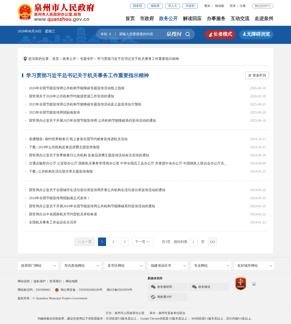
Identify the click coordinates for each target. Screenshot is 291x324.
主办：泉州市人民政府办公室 (125, 313)
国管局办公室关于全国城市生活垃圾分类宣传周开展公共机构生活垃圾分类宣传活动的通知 (97, 190)
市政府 (147, 18)
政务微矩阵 (161, 286)
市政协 (190, 5)
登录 (233, 5)
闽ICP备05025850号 (119, 289)
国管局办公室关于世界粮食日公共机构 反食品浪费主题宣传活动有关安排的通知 (89, 155)
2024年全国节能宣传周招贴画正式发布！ (59, 198)
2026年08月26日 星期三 (36, 31)
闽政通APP (161, 297)
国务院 (137, 5)
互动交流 (240, 18)
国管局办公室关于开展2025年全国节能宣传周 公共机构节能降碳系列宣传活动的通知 (92, 120)
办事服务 (216, 18)
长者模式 (220, 34)
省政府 (155, 5)
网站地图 (72, 281)
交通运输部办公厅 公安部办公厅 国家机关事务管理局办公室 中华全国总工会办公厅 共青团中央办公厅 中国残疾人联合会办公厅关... (128, 163)
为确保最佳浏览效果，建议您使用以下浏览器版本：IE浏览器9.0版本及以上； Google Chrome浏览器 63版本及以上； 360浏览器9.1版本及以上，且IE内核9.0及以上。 (145, 318)
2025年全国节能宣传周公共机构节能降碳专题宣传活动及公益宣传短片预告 (85, 104)
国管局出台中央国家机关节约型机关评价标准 (63, 214)
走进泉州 (264, 18)
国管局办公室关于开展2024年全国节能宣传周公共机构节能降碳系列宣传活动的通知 (92, 206)
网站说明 (24, 281)
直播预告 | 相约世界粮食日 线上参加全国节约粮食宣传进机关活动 (78, 139)
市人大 (172, 5)
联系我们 (56, 281)
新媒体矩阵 (155, 278)
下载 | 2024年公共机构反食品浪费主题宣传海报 (64, 147)
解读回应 (192, 18)
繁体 (207, 5)
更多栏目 (259, 75)
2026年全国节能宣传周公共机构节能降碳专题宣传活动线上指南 (76, 88)
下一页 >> (142, 241)
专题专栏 (87, 58)
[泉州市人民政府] (56, 12)
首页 (130, 18)
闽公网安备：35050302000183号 (81, 289)
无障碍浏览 (256, 34)
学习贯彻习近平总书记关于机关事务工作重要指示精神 (138, 58)
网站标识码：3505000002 (34, 289)
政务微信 (201, 286)
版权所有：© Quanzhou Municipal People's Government (52, 298)
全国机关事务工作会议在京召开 (53, 222)
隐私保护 (40, 281)
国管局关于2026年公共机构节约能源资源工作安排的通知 (71, 96)
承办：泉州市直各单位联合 (167, 313)
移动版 (219, 5)
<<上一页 (85, 241)
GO (212, 242)
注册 (243, 5)
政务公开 (168, 18)
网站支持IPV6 (263, 5)
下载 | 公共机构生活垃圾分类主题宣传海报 (61, 171)
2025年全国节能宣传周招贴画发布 (54, 112)
